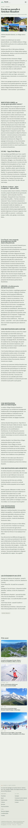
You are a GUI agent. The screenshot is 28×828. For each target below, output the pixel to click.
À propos (17, 796)
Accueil (2, 6)
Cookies (3, 815)
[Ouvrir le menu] (25, 2)
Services (3, 804)
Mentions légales (5, 811)
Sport (2, 798)
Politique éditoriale (19, 800)
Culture (3, 802)
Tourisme (8, 6)
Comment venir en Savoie (21, 798)
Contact (17, 802)
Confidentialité (4, 813)
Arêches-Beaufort (6, 613)
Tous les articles (5, 806)
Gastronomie (4, 800)
